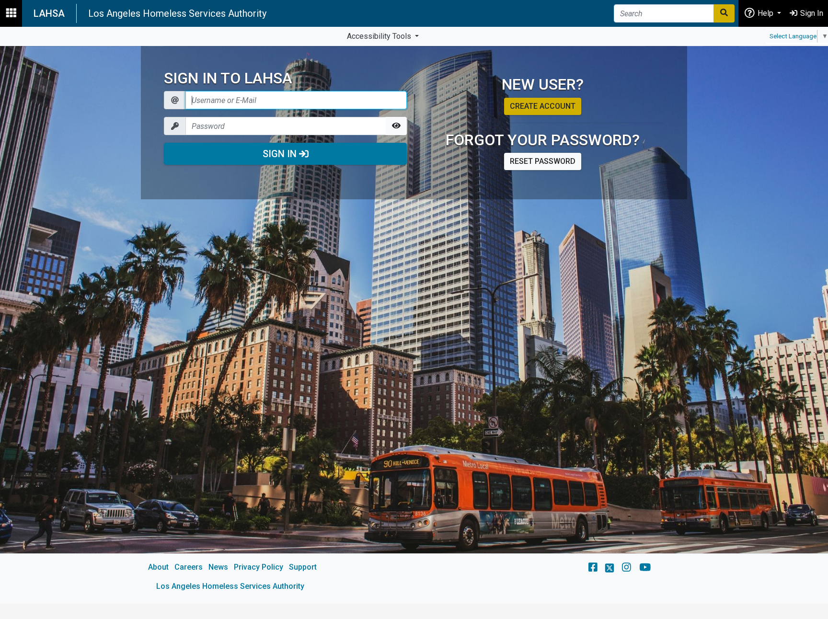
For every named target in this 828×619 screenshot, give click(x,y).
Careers (188, 567)
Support (303, 567)
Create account (542, 106)
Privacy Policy (258, 567)
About (158, 567)
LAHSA (49, 13)
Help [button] (765, 13)
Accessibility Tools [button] (380, 36)
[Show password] (396, 126)
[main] (414, 325)
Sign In (281, 154)
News (218, 567)
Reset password (542, 161)
